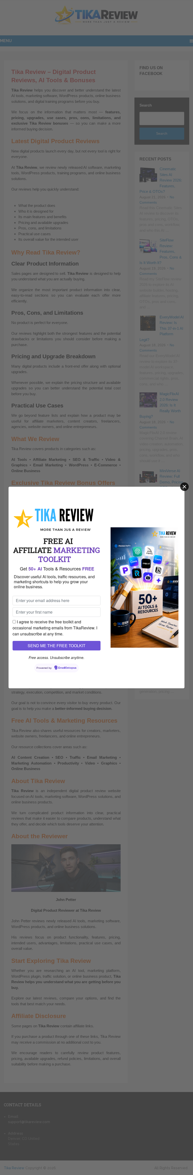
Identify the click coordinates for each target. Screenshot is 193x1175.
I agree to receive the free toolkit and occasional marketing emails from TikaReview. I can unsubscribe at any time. (55, 628)
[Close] (184, 486)
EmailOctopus (67, 668)
